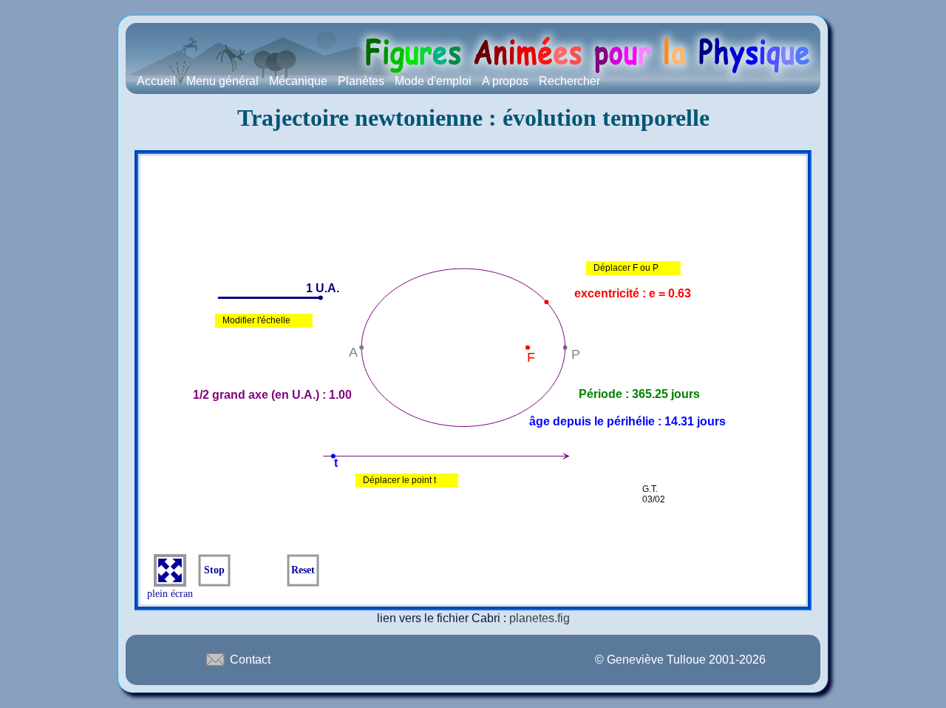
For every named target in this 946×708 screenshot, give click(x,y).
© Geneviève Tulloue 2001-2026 (680, 659)
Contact (248, 659)
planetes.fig (539, 618)
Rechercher (569, 81)
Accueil (156, 81)
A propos (505, 81)
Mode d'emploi (433, 81)
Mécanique (298, 81)
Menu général (222, 81)
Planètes (361, 81)
